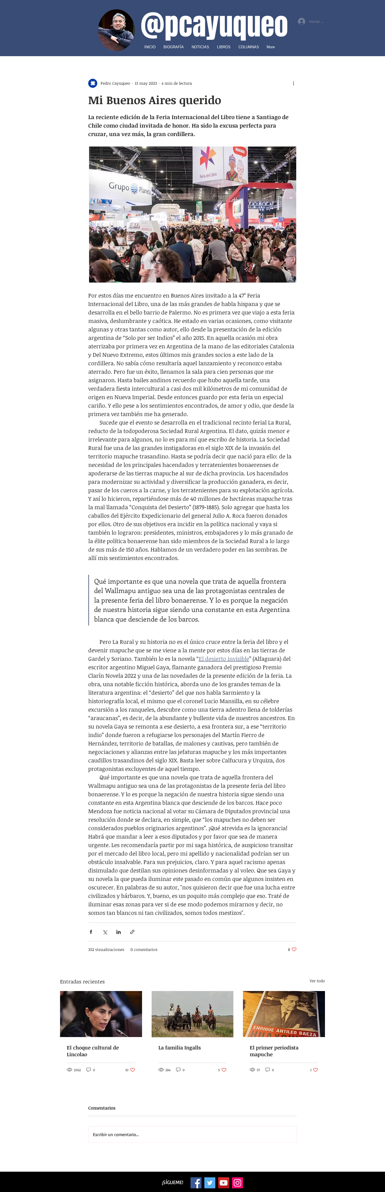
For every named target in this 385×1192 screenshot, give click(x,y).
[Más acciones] (293, 83)
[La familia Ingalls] (193, 1014)
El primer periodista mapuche (274, 1051)
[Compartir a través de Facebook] (91, 932)
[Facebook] (196, 1182)
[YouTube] (223, 1182)
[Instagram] (237, 1182)
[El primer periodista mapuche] (284, 1014)
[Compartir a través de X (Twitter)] (104, 932)
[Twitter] (209, 1182)
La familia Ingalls (179, 1047)
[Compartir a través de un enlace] (132, 932)
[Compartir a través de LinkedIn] (118, 932)
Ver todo (317, 980)
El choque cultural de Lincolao (93, 1051)
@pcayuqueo (214, 25)
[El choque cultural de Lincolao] (101, 1014)
